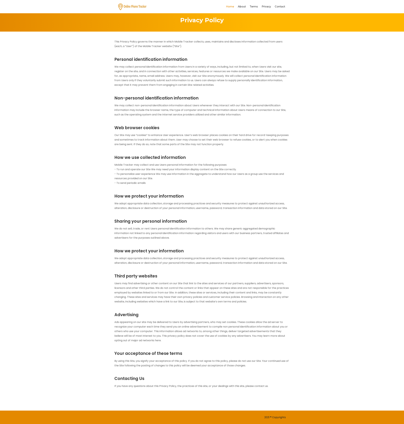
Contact (280, 6)
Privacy (266, 6)
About (242, 6)
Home (230, 6)
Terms (254, 6)
